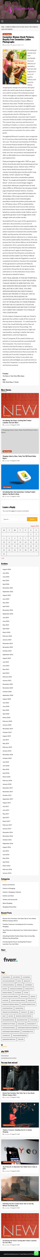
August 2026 (7, 569)
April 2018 (6, 773)
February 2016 (7, 869)
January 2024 (7, 640)
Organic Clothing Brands (10, 1012)
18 (9, 546)
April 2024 (6, 628)
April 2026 (6, 584)
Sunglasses (21, 1023)
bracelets (27, 981)
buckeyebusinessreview (8, 1058)
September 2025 (8, 591)
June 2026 (6, 577)
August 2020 (7, 699)
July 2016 (6, 851)
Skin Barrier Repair (8, 1020)
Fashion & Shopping (9, 888)
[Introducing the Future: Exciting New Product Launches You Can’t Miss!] (20, 405)
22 (31, 546)
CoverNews (23, 1254)
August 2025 (7, 595)
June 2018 (6, 765)
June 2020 (6, 706)
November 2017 (8, 791)
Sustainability (31, 1023)
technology (6, 1035)
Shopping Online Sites (9, 907)
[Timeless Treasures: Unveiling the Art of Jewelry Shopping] (20, 1115)
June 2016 (6, 854)
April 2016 (6, 862)
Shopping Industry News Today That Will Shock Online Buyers (19, 457)
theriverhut (5, 1056)
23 (36, 546)
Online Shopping (7, 1008)
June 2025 (6, 599)
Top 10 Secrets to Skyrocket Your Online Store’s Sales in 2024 (20, 931)
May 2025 (6, 602)
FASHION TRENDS (7, 992)
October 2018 (7, 758)
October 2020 (7, 691)
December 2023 (8, 643)
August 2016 (7, 847)
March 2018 (6, 777)
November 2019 (8, 728)
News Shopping (7, 34)
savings (10, 1016)
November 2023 (8, 647)
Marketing (31, 1000)
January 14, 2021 (16, 45)
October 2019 (7, 732)
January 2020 (7, 725)
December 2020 (8, 684)
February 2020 (7, 721)
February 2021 (7, 677)
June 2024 (6, 621)
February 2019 (7, 747)
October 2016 (7, 840)
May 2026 (6, 580)
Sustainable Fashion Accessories (28, 1027)
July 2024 (6, 617)
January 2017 (7, 828)
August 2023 (7, 658)
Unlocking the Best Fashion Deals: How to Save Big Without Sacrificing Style (19, 937)
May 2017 (6, 814)
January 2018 (7, 784)
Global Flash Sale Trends (10, 996)
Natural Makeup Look (28, 1004)
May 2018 (6, 769)
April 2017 (6, 817)
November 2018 (8, 754)
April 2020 (6, 714)
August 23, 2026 (16, 460)
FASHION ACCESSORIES (16, 988)
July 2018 (6, 762)
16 (36, 542)
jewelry (32, 996)
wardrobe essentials (8, 1039)
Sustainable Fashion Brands (11, 1031)
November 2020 (8, 688)
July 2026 (6, 573)
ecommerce (28, 985)
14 (25, 542)
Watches (20, 1039)
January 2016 (7, 873)
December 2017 (8, 788)
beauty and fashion (9, 884)
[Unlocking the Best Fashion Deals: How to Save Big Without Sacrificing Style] (20, 1188)
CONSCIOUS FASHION (8, 985)
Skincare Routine (22, 1020)
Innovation (24, 996)
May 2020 (6, 710)
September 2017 (8, 799)
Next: (11, 381)
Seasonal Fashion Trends (23, 1016)
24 (4, 550)
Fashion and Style (8, 896)
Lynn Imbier (7, 45)
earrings (19, 985)
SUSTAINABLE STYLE (27, 1031)
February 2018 (7, 780)
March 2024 (6, 632)
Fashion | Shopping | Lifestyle (12, 892)
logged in (14, 511)
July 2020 (6, 703)
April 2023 (6, 673)
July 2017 (6, 806)
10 (4, 542)
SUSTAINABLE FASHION (8, 1027)
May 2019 (6, 743)
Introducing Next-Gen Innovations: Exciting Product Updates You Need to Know (19, 493)
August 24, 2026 (16, 425)
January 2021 (7, 680)
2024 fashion (6, 977)
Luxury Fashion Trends (18, 1000)
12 (15, 542)
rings (31, 1012)
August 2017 (7, 803)
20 (20, 546)
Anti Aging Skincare (8, 981)
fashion (4, 988)
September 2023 (8, 654)
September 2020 (8, 695)
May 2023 (6, 669)
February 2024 (7, 636)
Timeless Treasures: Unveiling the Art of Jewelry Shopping (18, 925)
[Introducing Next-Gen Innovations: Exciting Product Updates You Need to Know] (20, 477)
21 (25, 546)
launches (5, 1000)
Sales (4, 1016)
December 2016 (8, 832)
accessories (26, 977)
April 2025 (6, 606)
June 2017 (6, 810)
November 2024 (8, 610)
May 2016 (6, 858)
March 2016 (6, 865)
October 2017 (7, 795)
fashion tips (29, 988)
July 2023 (6, 662)
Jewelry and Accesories (10, 899)
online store (19, 1008)
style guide (33, 1020)
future (26, 992)
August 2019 (7, 736)
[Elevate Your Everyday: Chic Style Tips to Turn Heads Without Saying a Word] (20, 1078)
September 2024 (8, 614)
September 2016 (8, 843)
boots (19, 981)
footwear (18, 992)
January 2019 (7, 751)
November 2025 (8, 588)
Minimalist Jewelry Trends (10, 1004)
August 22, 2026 (16, 496)
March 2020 (6, 717)
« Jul (2, 558)
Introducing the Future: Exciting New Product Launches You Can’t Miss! (17, 421)
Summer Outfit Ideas (8, 1023)
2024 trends (16, 977)
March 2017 (6, 821)
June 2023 (6, 665)
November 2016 (8, 836)
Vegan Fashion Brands (20, 1035)
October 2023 (7, 651)
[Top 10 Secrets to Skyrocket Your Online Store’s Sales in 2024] (20, 1151)
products (24, 1012)
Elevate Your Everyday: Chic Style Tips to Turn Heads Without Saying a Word (19, 919)
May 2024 (6, 625)
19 (15, 546)
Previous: (13, 374)
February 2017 (7, 825)
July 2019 (6, 740)
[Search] (38, 21)
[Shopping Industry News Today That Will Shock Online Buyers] (20, 441)
